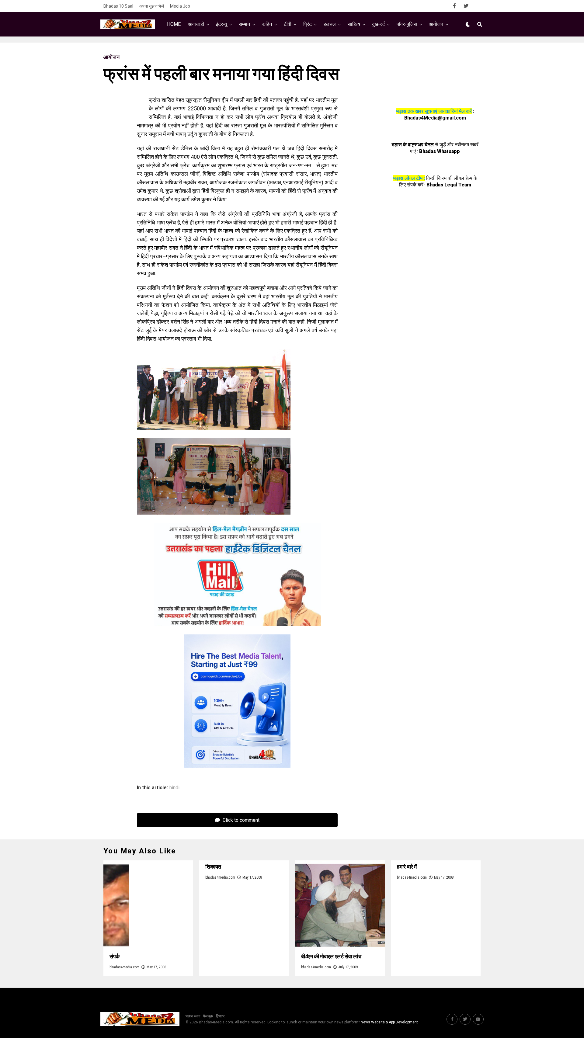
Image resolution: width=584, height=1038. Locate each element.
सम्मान (244, 24)
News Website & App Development (389, 1022)
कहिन (267, 24)
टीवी (287, 24)
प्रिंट (307, 24)
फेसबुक (208, 1016)
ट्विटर (220, 1016)
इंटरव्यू (221, 24)
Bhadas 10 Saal (118, 6)
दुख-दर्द (378, 24)
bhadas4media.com (124, 967)
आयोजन (436, 24)
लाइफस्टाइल (351, 49)
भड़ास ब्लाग (193, 1016)
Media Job (180, 6)
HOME (174, 24)
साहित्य (354, 24)
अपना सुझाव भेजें (151, 6)
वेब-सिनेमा (288, 49)
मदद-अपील (318, 49)
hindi (174, 787)
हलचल (330, 24)
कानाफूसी (259, 49)
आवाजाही (196, 24)
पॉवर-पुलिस (407, 24)
